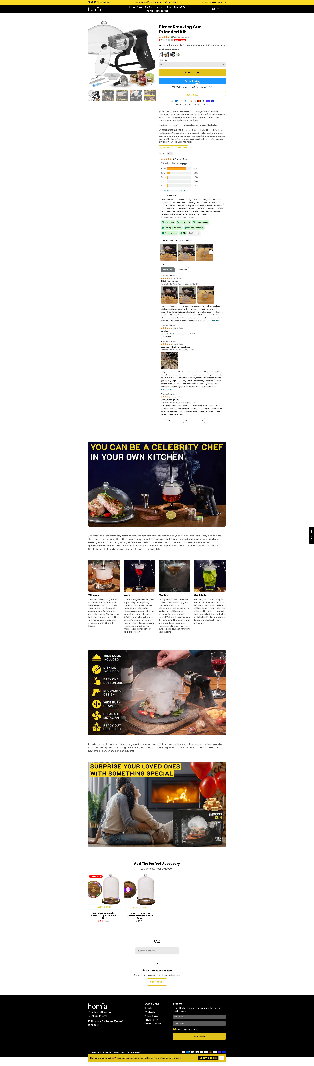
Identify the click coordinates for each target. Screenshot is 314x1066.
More (160, 7)
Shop (140, 7)
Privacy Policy (151, 1016)
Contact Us (179, 7)
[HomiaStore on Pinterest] (95, 2)
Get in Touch (157, 982)
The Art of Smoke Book (157, 10)
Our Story (150, 7)
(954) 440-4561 (98, 1016)
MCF (169, 154)
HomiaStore (106, 1052)
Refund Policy (151, 1019)
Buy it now (192, 94)
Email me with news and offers (187, 1029)
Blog (169, 7)
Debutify (138, 1052)
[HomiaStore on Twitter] (89, 2)
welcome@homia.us (100, 1012)
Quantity (163, 60)
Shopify (123, 1052)
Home (132, 7)
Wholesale (150, 1012)
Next (152, 54)
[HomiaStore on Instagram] (98, 2)
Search (148, 1008)
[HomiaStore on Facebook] (92, 2)
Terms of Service (153, 1023)
